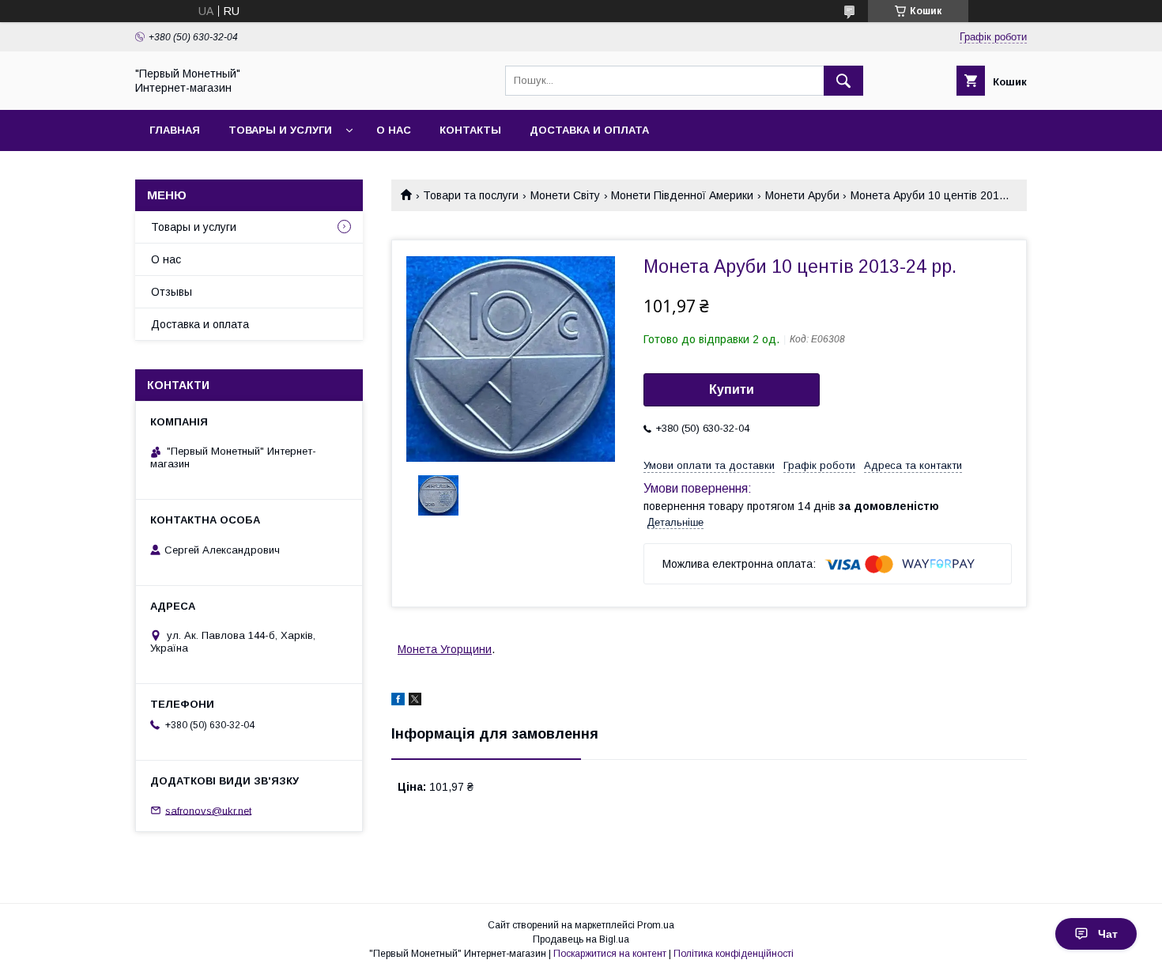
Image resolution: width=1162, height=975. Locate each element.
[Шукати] (843, 81)
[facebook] (398, 701)
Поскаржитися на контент (609, 953)
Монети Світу (565, 195)
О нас (393, 130)
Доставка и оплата (589, 130)
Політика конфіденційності (733, 953)
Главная (174, 130)
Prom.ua (655, 925)
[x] (415, 701)
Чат (1108, 934)
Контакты (470, 130)
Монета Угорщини (445, 649)
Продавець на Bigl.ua (581, 939)
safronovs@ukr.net (208, 810)
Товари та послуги (471, 195)
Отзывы (171, 291)
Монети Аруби (802, 195)
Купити (731, 389)
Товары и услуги (280, 130)
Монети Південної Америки (682, 195)
